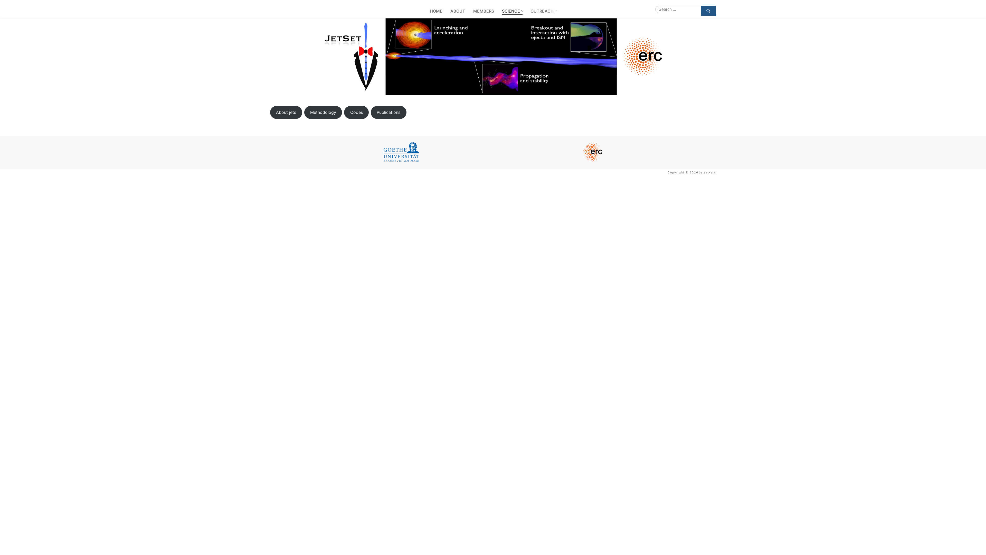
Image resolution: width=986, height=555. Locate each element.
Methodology (323, 112)
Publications (388, 112)
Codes (356, 112)
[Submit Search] (708, 11)
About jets (286, 112)
